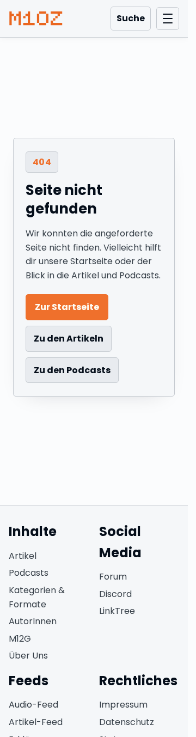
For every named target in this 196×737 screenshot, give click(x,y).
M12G (20, 638)
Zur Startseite (67, 307)
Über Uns (28, 655)
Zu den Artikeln (68, 338)
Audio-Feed (33, 704)
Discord (115, 594)
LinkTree (117, 611)
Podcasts (28, 573)
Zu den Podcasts (72, 370)
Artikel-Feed (36, 722)
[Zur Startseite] (36, 18)
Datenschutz (126, 722)
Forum (113, 576)
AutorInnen (33, 621)
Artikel (22, 556)
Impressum (123, 704)
